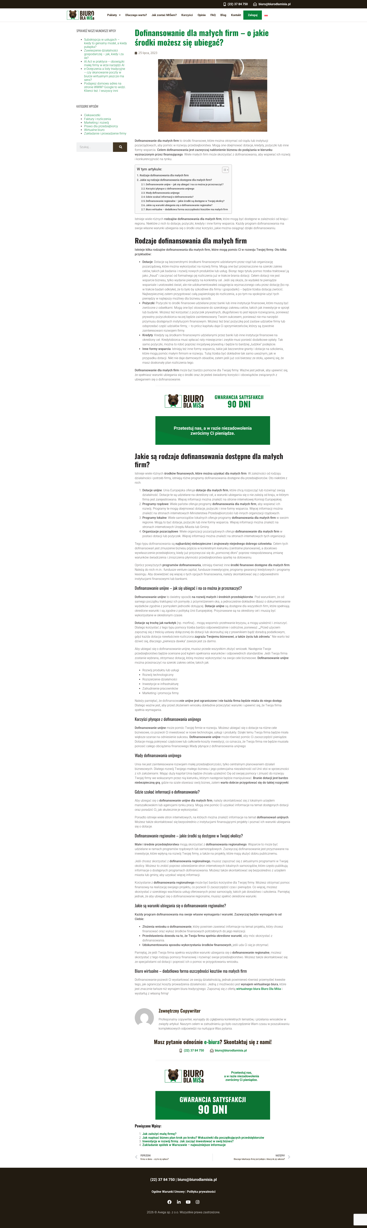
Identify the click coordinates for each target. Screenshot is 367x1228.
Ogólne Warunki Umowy (168, 1191)
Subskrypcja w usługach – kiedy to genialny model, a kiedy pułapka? (105, 43)
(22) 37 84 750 (162, 1179)
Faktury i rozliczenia (97, 119)
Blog (223, 15)
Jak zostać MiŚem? (164, 15)
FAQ (213, 15)
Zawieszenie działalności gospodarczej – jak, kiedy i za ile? (104, 54)
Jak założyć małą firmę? (159, 1134)
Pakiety (112, 15)
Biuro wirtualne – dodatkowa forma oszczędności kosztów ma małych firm (187, 209)
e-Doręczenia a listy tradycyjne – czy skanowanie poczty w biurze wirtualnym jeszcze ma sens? (104, 74)
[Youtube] (188, 1202)
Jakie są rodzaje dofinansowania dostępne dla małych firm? (176, 180)
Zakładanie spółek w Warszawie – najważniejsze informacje (184, 1145)
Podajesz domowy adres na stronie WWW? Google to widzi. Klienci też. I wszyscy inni (105, 87)
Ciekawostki (92, 115)
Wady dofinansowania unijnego (162, 192)
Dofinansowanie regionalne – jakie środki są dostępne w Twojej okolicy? (185, 201)
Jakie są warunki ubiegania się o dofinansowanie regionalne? (179, 205)
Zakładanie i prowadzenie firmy (105, 133)
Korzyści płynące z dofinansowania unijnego (170, 188)
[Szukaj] (120, 147)
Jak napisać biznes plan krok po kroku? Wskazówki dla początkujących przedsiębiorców (203, 1137)
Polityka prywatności (201, 1191)
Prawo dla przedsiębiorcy (101, 126)
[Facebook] (169, 1202)
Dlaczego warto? (136, 15)
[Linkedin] (179, 1202)
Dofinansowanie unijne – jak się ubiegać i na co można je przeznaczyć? (184, 184)
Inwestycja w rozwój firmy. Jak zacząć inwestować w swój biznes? (188, 1141)
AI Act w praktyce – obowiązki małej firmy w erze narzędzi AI (104, 63)
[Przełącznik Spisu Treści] (223, 170)
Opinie (202, 15)
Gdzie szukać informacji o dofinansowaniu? (169, 196)
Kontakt (236, 15)
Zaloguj (252, 15)
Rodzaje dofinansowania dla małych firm (164, 175)
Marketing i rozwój (96, 122)
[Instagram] (197, 1202)
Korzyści (187, 15)
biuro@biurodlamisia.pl (197, 1179)
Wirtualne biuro (94, 130)
